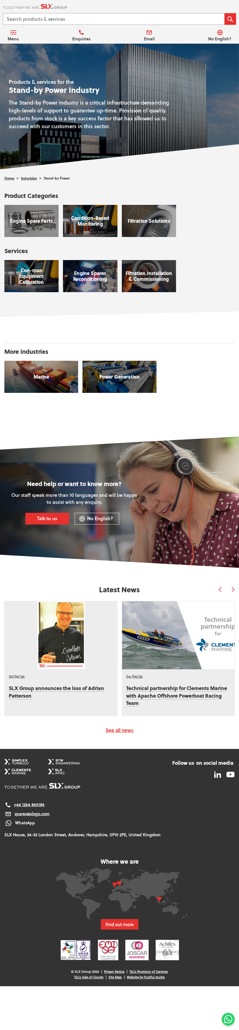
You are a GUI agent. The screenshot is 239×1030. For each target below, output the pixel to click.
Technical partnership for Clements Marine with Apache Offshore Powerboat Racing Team (176, 695)
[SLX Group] (119, 7)
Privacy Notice (114, 971)
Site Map (115, 977)
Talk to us (47, 518)
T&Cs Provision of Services (148, 971)
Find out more (120, 924)
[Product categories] (31, 221)
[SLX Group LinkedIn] (218, 774)
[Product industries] (41, 377)
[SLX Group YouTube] (228, 774)
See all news (119, 730)
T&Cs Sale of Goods (88, 977)
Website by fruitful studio (146, 977)
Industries (29, 178)
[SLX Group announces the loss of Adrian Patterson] (60, 635)
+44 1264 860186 (29, 805)
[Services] (31, 276)
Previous (220, 589)
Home (9, 178)
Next (233, 589)
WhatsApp (25, 823)
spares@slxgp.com (32, 814)
